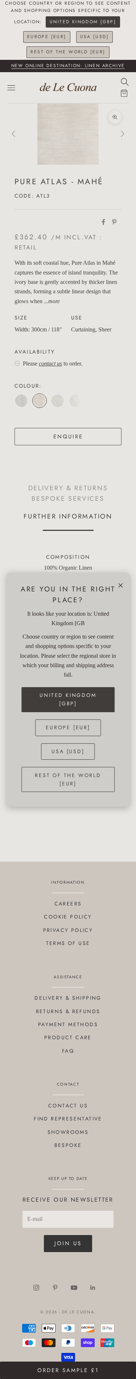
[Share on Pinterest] (114, 222)
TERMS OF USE (68, 943)
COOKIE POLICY (68, 916)
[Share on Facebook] (103, 222)
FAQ (68, 1050)
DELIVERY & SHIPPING (68, 998)
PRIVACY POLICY (68, 930)
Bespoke (68, 1145)
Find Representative (68, 1118)
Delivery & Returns (68, 487)
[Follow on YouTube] (74, 1287)
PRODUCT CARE (68, 1037)
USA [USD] (94, 36)
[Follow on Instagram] (36, 1287)
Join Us (68, 1243)
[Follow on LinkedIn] (92, 1287)
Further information (68, 516)
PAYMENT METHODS (68, 1024)
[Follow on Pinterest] (55, 1287)
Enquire (68, 437)
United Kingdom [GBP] (83, 21)
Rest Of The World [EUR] (67, 52)
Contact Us (68, 1105)
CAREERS (68, 903)
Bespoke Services (68, 498)
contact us (50, 363)
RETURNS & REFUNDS (68, 1011)
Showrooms (68, 1132)
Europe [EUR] (46, 36)
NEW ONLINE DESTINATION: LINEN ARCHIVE (68, 65)
